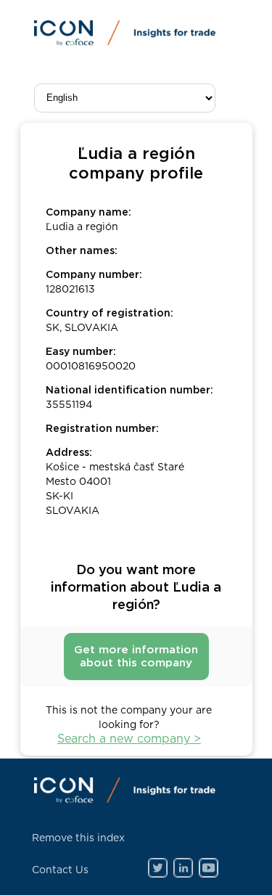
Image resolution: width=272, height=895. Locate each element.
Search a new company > (129, 739)
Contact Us (60, 870)
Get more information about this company (136, 657)
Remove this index (78, 838)
